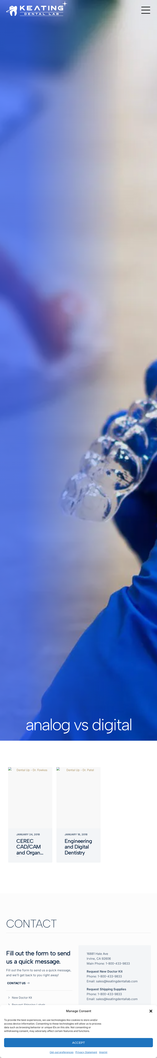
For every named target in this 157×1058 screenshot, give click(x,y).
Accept (78, 1043)
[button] (151, 1011)
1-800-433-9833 (118, 963)
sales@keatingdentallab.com (117, 981)
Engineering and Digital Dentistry (78, 847)
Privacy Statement (86, 1052)
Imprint (103, 1052)
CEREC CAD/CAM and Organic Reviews (30, 850)
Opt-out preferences (61, 1052)
